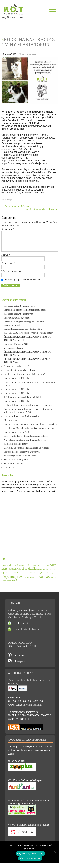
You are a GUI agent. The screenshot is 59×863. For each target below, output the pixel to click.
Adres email (8, 263)
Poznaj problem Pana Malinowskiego (22, 416)
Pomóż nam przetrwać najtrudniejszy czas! (25, 310)
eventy (53, 564)
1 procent (4, 565)
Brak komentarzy (27, 54)
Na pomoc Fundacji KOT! (16, 366)
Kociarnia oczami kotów (16, 444)
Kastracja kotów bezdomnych (18, 314)
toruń (14, 580)
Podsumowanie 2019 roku (17, 389)
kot (32, 573)
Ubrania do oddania (13, 348)
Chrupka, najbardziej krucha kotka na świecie (26, 447)
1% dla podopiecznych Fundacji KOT (22, 397)
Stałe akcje (6, 199)
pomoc (43, 576)
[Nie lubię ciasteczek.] (55, 852)
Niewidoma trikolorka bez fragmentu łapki (25, 440)
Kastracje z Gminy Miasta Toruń (40, 209)
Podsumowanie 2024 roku (17, 317)
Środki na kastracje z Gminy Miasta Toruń (24, 374)
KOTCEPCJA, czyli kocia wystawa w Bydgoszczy (28, 333)
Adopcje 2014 (11, 467)
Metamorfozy (10, 420)
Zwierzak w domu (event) (16, 459)
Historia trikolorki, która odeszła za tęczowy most (28, 405)
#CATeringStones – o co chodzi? (20, 455)
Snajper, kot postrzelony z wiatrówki (22, 451)
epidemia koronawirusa (40, 565)
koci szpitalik (27, 568)
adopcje (12, 565)
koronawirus (40, 569)
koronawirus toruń (24, 573)
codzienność (19, 565)
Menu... (52, 11)
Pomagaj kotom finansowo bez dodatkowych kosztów (30, 424)
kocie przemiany (9, 568)
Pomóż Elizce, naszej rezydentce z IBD (23, 329)
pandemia (33, 577)
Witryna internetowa (11, 271)
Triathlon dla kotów (13, 463)
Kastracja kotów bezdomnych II (19, 306)
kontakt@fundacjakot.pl (27, 629)
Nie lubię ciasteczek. (30, 858)
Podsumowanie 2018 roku (17, 393)
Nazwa (5, 255)
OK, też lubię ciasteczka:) (30, 853)
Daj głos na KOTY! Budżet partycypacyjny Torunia (29, 428)
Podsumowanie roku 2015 (17, 432)
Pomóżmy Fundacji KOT (16, 344)
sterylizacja (7, 581)
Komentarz (7, 229)
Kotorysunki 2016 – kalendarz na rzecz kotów (26, 436)
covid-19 (28, 565)
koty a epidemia (40, 573)
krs (28, 577)
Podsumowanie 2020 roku (15, 206)
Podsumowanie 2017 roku (17, 401)
